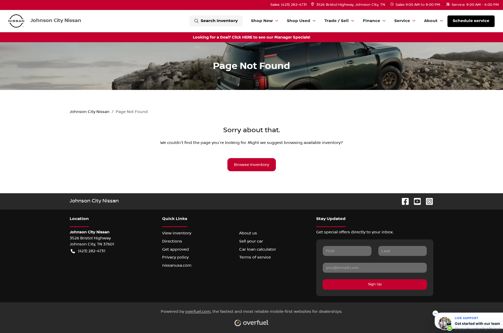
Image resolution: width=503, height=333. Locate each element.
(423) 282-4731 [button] (91, 251)
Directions (172, 241)
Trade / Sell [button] (336, 20)
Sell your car (251, 241)
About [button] (431, 20)
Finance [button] (371, 20)
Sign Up (375, 284)
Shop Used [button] (298, 20)
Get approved (175, 249)
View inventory (176, 233)
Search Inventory (219, 20)
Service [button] (402, 20)
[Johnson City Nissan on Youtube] (415, 201)
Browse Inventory (251, 164)
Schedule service (471, 20)
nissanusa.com (177, 265)
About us (248, 233)
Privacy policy (175, 257)
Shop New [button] (262, 20)
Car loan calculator (257, 249)
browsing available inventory (312, 142)
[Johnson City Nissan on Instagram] (427, 201)
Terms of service (255, 257)
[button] (348, 5)
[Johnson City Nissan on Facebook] (403, 201)
